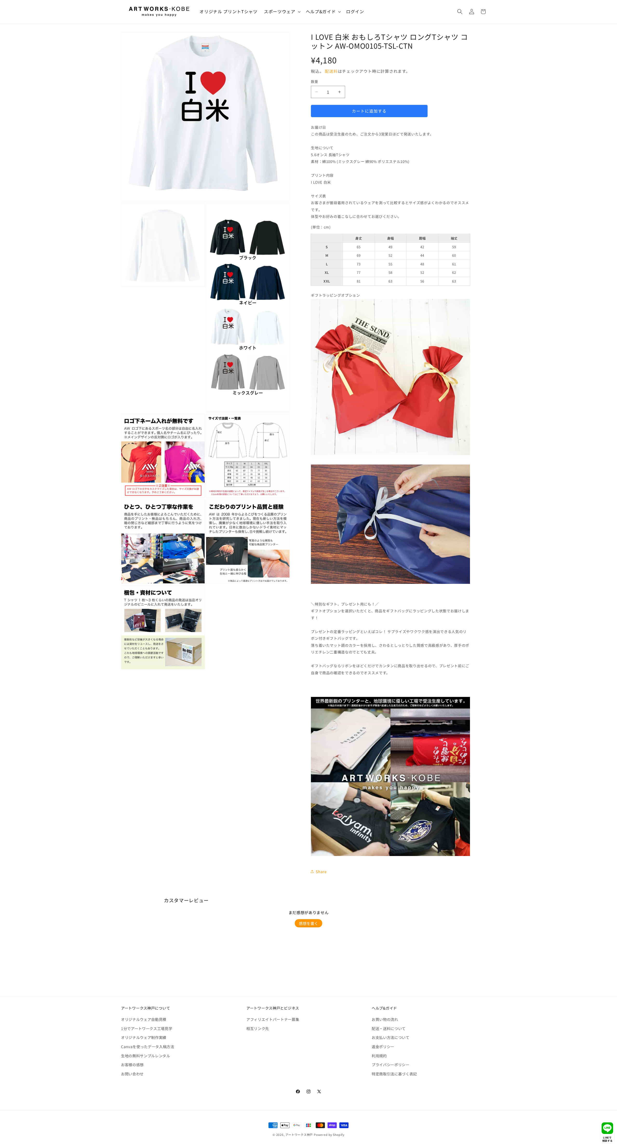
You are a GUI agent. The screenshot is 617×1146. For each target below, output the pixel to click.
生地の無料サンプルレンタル (145, 1055)
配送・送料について (389, 1028)
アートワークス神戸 (299, 1135)
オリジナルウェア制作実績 (143, 1037)
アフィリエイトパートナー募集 (272, 1019)
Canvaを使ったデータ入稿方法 (147, 1046)
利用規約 (379, 1055)
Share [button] (321, 871)
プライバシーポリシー (390, 1064)
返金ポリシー (383, 1046)
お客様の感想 (132, 1064)
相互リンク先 (257, 1028)
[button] (282, 12)
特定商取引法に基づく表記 (394, 1073)
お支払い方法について (390, 1037)
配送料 (331, 71)
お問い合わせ (132, 1073)
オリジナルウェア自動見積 (143, 1019)
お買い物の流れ (385, 1019)
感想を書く (308, 923)
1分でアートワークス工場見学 (146, 1028)
